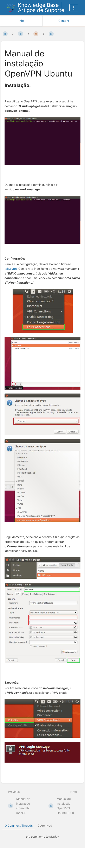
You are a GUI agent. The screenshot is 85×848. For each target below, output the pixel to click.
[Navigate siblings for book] (13, 34)
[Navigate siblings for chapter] (28, 34)
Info (21, 20)
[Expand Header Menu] (73, 7)
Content (63, 20)
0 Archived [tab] (45, 825)
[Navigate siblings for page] (43, 34)
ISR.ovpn (11, 268)
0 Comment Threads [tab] (19, 825)
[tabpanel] (42, 836)
